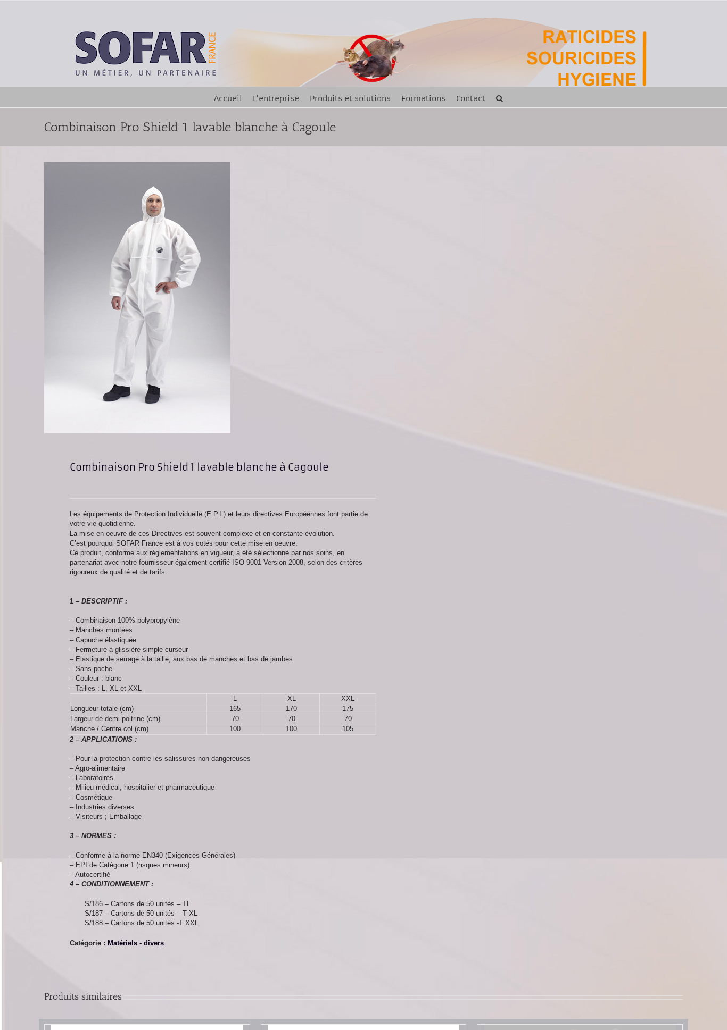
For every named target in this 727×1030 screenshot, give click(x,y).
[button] (499, 97)
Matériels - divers (136, 943)
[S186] (197, 297)
